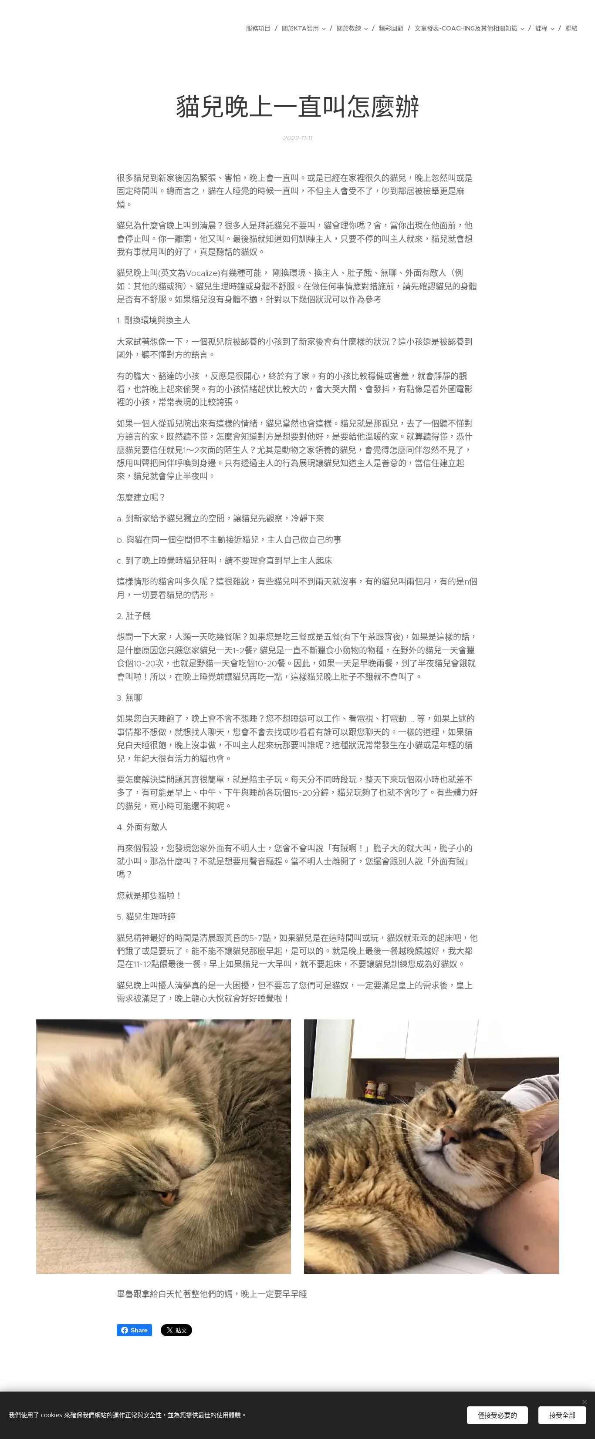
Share (139, 1330)
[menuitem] (260, 28)
